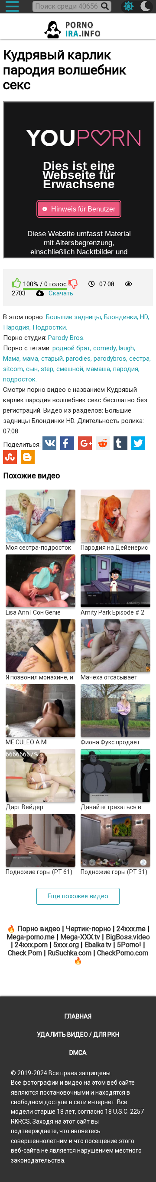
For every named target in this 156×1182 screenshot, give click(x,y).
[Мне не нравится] (73, 284)
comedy (104, 348)
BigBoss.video (128, 937)
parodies (78, 358)
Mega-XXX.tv (80, 937)
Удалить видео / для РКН (78, 1034)
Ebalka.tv (97, 945)
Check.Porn (25, 953)
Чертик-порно (88, 929)
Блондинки (120, 317)
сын (32, 369)
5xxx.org (66, 945)
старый (52, 358)
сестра (139, 358)
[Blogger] (28, 457)
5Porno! (129, 945)
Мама (11, 358)
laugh (126, 348)
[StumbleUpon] (10, 457)
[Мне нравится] (16, 283)
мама (30, 358)
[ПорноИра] (78, 27)
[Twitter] (138, 443)
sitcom (13, 369)
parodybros (110, 358)
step (47, 369)
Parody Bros (65, 338)
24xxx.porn (31, 945)
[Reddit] (103, 443)
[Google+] (85, 443)
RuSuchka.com (69, 953)
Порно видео (38, 929)
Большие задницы (73, 317)
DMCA (78, 1052)
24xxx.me (131, 929)
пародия (125, 369)
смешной (69, 369)
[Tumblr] (120, 443)
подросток (19, 379)
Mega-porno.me (30, 937)
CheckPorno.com (122, 953)
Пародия (16, 327)
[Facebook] (67, 443)
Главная (78, 1016)
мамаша (98, 369)
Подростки (49, 327)
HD (144, 317)
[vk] (49, 443)
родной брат (71, 348)
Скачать (61, 293)
